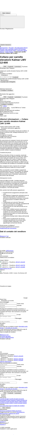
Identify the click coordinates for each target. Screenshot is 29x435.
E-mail (18, 314)
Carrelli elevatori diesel (11, 401)
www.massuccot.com (6, 268)
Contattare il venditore (7, 90)
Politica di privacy (16, 410)
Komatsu (23, 49)
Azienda (19, 305)
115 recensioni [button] (4, 256)
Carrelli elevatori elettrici (7, 403)
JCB (19, 49)
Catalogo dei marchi (13, 413)
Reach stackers (11, 400)
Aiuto (7, 405)
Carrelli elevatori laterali (20, 403)
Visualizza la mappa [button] (5, 286)
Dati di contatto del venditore (17, 405)
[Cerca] (12, 22)
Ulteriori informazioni (5, 361)
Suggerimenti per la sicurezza (8, 228)
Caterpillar (11, 49)
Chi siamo (3, 405)
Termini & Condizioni (5, 410)
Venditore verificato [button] (5, 237)
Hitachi (16, 49)
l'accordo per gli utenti (11, 328)
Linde (6, 50)
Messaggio (18, 318)
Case (6, 49)
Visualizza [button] (12, 262)
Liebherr (2, 50)
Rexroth (10, 50)
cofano (5, 106)
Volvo (14, 50)
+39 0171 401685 (20, 267)
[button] (14, 36)
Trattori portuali (22, 401)
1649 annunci (9, 250)
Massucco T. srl (4, 236)
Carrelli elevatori (4, 399)
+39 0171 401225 (20, 262)
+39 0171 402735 (20, 265)
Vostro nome (20, 303)
